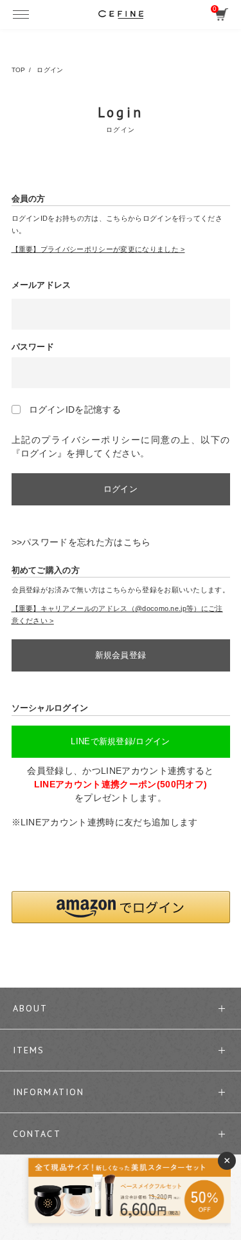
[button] (121, 907)
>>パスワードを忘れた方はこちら (81, 542)
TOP (19, 69)
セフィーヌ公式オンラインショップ (120, 14)
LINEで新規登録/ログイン (120, 741)
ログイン (120, 489)
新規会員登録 (121, 655)
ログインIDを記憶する (75, 409)
